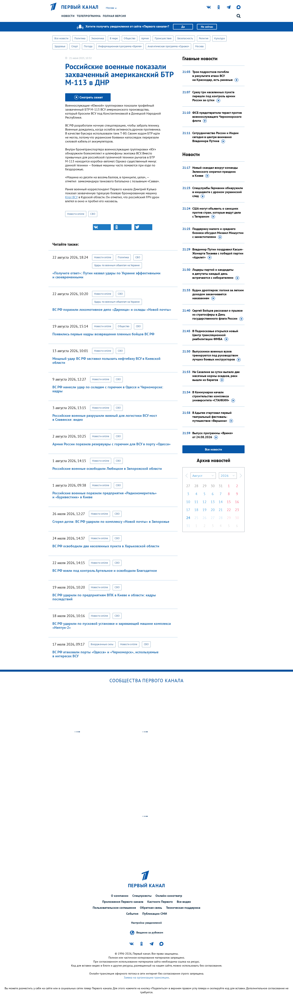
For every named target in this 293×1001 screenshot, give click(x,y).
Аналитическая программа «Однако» (168, 46)
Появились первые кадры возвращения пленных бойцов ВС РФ (103, 334)
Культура (219, 38)
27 (188, 486)
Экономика (97, 38)
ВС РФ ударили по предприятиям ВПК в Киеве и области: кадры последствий (104, 597)
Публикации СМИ (154, 914)
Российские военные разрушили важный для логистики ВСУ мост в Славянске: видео (104, 417)
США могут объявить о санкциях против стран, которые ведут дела (216, 212)
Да (183, 26)
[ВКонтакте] (102, 227)
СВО (92, 214)
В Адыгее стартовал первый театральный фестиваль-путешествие (212, 417)
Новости (68, 16)
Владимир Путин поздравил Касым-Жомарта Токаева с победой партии (217, 253)
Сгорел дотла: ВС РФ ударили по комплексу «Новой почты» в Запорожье (110, 521)
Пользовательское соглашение (114, 908)
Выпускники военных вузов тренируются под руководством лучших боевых (215, 355)
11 (196, 502)
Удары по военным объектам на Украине (117, 265)
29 (204, 486)
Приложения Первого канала (122, 902)
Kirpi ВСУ (71, 197)
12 (204, 502)
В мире (114, 38)
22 (229, 509)
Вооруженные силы (102, 644)
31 (221, 486)
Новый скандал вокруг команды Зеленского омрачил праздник (215, 172)
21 (221, 509)
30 (213, 486)
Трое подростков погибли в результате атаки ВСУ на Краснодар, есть (212, 76)
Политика (79, 38)
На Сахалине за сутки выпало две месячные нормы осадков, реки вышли (216, 376)
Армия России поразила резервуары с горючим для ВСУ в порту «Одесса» (111, 444)
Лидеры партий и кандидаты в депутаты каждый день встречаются (212, 274)
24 (188, 517)
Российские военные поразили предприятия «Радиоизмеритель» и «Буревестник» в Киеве (104, 495)
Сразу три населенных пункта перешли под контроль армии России (213, 96)
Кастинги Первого (160, 902)
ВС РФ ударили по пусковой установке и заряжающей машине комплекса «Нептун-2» (111, 625)
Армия (145, 38)
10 (188, 502)
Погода (88, 46)
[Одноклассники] (123, 227)
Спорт (74, 46)
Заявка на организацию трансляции (146, 977)
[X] (143, 227)
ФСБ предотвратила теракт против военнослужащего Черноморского (217, 117)
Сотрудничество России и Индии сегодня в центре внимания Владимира (215, 137)
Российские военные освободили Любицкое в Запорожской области (107, 468)
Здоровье (59, 46)
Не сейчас (207, 26)
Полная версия (114, 16)
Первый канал (80, 7)
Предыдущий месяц (187, 475)
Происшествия (163, 38)
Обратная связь (151, 908)
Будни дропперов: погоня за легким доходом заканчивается (218, 294)
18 (196, 509)
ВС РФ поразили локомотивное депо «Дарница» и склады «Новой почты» (111, 309)
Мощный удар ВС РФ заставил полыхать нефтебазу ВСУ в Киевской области (106, 360)
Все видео (184, 902)
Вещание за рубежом (149, 932)
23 (237, 509)
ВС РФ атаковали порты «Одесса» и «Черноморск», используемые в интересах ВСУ (105, 654)
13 (213, 502)
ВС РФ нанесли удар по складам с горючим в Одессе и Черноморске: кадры (107, 389)
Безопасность (185, 38)
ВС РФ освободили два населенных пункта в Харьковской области (105, 546)
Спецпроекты (141, 896)
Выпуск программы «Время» (212, 435)
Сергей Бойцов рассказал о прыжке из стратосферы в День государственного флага (217, 314)
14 (221, 502)
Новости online (75, 214)
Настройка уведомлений (146, 922)
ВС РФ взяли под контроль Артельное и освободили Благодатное (104, 570)
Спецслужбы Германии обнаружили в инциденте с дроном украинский (217, 192)
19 (204, 509)
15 (229, 502)
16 (237, 502)
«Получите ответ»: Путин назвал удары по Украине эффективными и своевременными (106, 275)
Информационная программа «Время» (120, 46)
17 (188, 509)
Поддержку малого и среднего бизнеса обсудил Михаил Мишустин (218, 233)
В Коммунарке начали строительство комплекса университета (210, 396)
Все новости (61, 38)
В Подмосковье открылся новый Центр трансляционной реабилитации (215, 335)
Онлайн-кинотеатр (168, 896)
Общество (129, 38)
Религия (203, 38)
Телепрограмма (89, 16)
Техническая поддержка (183, 908)
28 (196, 486)
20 (213, 509)
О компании (119, 896)
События (132, 914)
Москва (199, 46)
